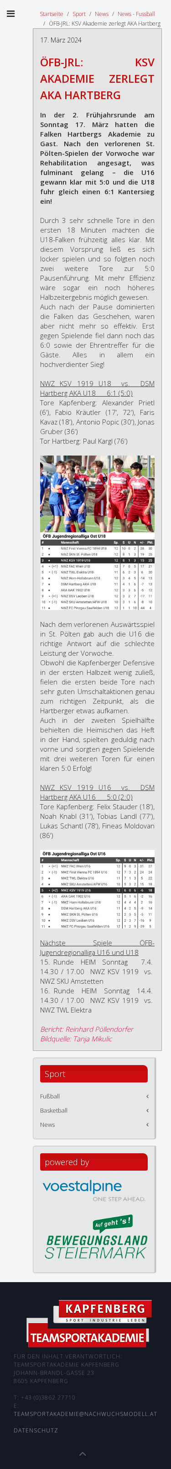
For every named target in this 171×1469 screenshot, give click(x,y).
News (102, 14)
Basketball (53, 1110)
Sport (79, 14)
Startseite (51, 14)
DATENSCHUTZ (36, 1430)
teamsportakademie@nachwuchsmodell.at (85, 1414)
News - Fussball (136, 14)
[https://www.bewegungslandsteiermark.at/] (96, 1236)
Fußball (50, 1096)
